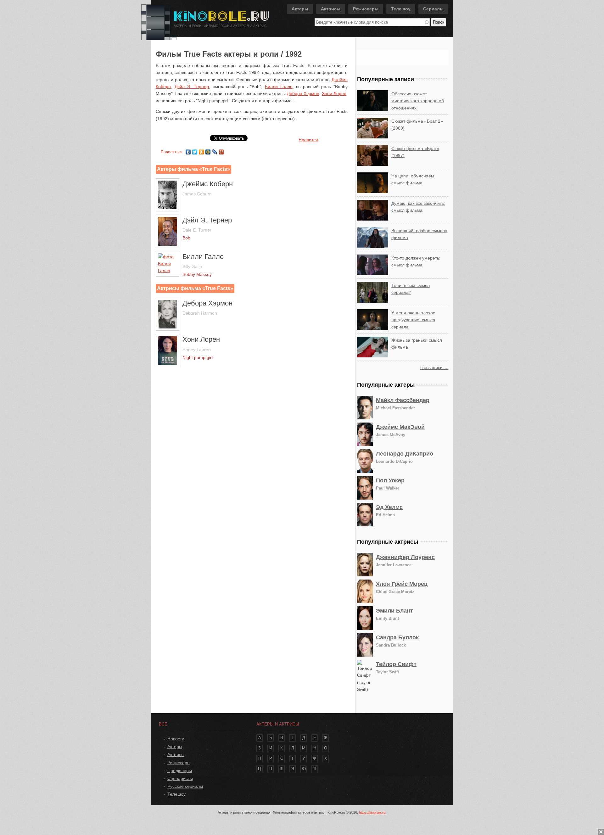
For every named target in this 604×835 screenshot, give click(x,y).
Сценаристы (180, 778)
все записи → (434, 367)
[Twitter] (195, 150)
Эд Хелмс (389, 507)
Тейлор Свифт (396, 664)
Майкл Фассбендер (402, 400)
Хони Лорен (334, 93)
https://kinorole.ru (372, 812)
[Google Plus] (221, 150)
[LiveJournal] (214, 150)
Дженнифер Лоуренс (405, 557)
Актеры (300, 8)
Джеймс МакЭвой (400, 427)
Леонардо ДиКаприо (404, 454)
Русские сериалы (185, 786)
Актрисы (330, 8)
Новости (175, 738)
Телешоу (401, 8)
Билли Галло (279, 86)
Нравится (308, 139)
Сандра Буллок (397, 637)
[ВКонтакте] (188, 150)
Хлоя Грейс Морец (402, 584)
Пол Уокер (390, 480)
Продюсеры (179, 770)
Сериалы (433, 8)
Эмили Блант (394, 611)
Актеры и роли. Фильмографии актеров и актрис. (221, 26)
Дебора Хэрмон (303, 93)
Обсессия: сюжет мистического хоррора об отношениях (417, 100)
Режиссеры (365, 8)
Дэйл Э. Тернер (192, 86)
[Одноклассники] (201, 150)
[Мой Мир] (208, 150)
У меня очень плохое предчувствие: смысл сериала (413, 319)
